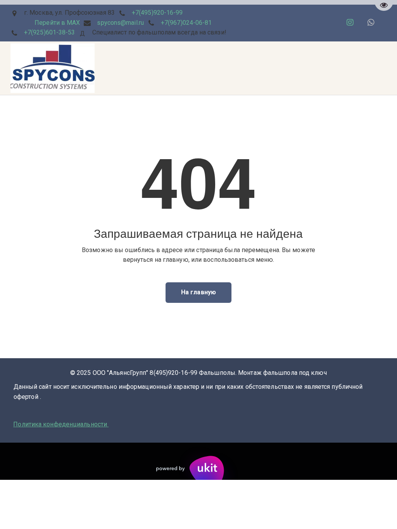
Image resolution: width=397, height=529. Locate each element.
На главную (198, 292)
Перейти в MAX (57, 22)
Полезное (192, 68)
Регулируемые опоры (251, 68)
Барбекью (28, 68)
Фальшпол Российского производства (111, 68)
